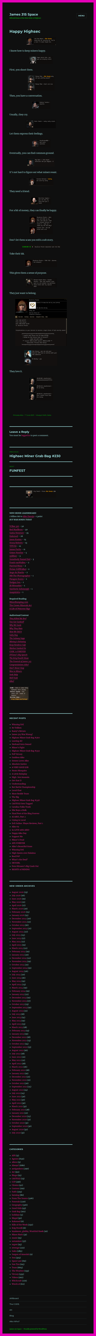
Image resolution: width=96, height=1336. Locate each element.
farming (15, 1195)
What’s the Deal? (20, 859)
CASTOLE (16, 1178)
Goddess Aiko (18, 757)
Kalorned (13, 536)
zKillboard (14, 1298)
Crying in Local (19, 820)
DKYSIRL (16, 863)
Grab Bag (16, 1211)
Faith (44, 415)
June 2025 (16, 938)
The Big (15, 797)
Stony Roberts (16, 543)
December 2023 (19, 997)
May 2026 (16, 902)
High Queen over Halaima (24, 853)
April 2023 (16, 1024)
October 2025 (18, 925)
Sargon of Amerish (20, 1254)
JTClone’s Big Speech (18, 655)
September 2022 (19, 1047)
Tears (14, 1267)
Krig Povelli (17, 1228)
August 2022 (18, 1050)
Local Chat (17, 790)
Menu (81, 16)
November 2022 (19, 1040)
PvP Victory (17, 754)
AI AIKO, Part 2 (19, 817)
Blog (11, 1316)
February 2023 (18, 1030)
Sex (13, 1257)
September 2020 (19, 1126)
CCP (13, 1182)
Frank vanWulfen (17, 562)
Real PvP (16, 856)
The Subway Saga (17, 638)
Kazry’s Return (19, 731)
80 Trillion (17, 728)
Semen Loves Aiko (20, 761)
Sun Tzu (15, 1264)
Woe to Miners (15, 671)
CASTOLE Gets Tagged (22, 803)
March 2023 (17, 1027)
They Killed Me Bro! (17, 618)
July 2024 (16, 974)
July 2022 (16, 1053)
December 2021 (19, 1077)
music (14, 1238)
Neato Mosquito (19, 770)
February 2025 (18, 951)
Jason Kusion (15, 539)
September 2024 (19, 968)
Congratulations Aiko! (19, 664)
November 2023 (19, 1001)
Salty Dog (13, 635)
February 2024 (18, 991)
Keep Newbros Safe (17, 645)
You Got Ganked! (16, 622)
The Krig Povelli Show (19, 658)
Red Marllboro (16, 529)
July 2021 (16, 1093)
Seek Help (13, 674)
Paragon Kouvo (16, 579)
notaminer (17, 1241)
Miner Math (17, 1234)
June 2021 (16, 1096)
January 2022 (18, 1073)
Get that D (16, 780)
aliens (14, 1162)
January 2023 (18, 1034)
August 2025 (18, 932)
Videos (15, 1277)
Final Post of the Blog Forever (25, 813)
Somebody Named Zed (19, 559)
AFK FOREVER (18, 843)
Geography (17, 1205)
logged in (25, 435)
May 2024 (16, 981)
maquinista (14, 592)
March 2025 (17, 948)
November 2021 (19, 1080)
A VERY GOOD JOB (20, 767)
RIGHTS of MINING (21, 869)
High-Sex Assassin (20, 777)
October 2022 (18, 1044)
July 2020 (16, 1133)
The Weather (18, 1271)
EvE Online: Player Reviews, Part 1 (27, 823)
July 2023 (16, 1014)
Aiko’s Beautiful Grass (22, 846)
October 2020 (18, 1123)
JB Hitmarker (15, 585)
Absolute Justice (19, 764)
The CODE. (14, 1304)
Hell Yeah (13, 678)
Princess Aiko (18, 415)
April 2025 (16, 945)
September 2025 (19, 928)
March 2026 (17, 908)
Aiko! (11, 681)
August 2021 (17, 1090)
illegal (14, 1218)
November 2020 (19, 1119)
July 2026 (16, 895)
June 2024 (16, 978)
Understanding (19, 784)
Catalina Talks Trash (21, 807)
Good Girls (17, 1208)
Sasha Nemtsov (16, 533)
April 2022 (16, 1063)
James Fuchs (15, 549)
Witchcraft (17, 1281)
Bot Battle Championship (23, 787)
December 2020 (19, 1116)
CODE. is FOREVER (17, 651)
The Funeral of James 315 (20, 661)
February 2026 (18, 912)
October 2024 (18, 964)
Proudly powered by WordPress (35, 1329)
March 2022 (17, 1067)
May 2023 (16, 1021)
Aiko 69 (15, 826)
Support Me (17, 836)
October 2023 (18, 1004)
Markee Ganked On (17, 648)
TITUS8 (13, 546)
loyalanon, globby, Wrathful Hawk (28, 1231)
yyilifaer (13, 556)
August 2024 (18, 971)
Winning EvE (18, 724)
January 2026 (18, 915)
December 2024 (19, 958)
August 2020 (18, 1129)
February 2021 (18, 1109)
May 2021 (16, 1100)
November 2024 (19, 961)
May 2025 (16, 941)
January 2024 (18, 994)
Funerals (16, 1201)
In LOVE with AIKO (20, 830)
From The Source (20, 1198)
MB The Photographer (19, 575)
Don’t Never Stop (16, 668)
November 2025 (19, 922)
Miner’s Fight (18, 747)
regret (15, 1244)
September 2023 (19, 1007)
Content (15, 1188)
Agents (15, 1159)
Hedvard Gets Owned (21, 744)
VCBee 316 (14, 526)
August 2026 (18, 892)
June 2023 (16, 1017)
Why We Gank (15, 625)
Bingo (14, 1175)
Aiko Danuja (28, 516)
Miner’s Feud (18, 840)
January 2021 (18, 1113)
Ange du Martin (16, 572)
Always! (39, 415)
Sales (49, 415)
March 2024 (17, 988)
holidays (16, 1215)
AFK (14, 1155)
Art (13, 1172)
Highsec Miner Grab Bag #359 (26, 751)
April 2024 (16, 984)
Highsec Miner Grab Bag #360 (26, 737)
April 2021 (16, 1103)
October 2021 (18, 1083)
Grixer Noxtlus (16, 552)
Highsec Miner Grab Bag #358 (26, 800)
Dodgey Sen (14, 582)
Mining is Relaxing (17, 641)
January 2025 (18, 955)
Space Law (16, 1261)
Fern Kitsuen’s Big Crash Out (25, 866)
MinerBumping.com (18, 602)
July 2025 (16, 935)
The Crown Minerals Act (20, 605)
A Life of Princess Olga (19, 608)
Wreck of (16, 1284)
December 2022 (19, 1037)
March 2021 (17, 1106)
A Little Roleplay (19, 774)
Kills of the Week (20, 1224)
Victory (15, 1274)
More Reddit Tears (20, 793)
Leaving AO (17, 741)
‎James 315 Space (23, 14)
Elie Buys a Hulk (19, 810)
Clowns (15, 1185)
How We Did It (15, 632)
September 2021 (19, 1086)
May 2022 (16, 1060)
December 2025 (19, 918)
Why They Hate (15, 628)
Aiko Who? (14, 1321)
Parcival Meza (15, 566)
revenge (15, 1248)
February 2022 (18, 1070)
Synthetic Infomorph (19, 589)
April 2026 (17, 905)
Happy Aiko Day (19, 833)
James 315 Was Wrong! (22, 734)
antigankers (17, 1168)
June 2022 (16, 1057)
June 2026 (16, 899)
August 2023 (17, 1011)
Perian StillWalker (17, 569)
